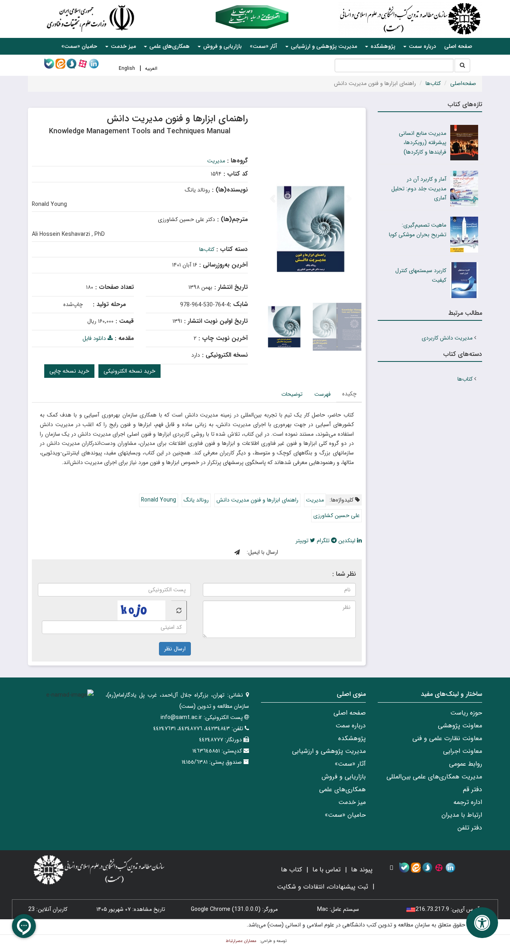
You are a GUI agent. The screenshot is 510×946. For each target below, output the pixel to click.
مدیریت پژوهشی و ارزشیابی (329, 751)
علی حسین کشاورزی (336, 515)
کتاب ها (291, 870)
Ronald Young (158, 500)
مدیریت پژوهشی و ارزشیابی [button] (323, 46)
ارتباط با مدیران (461, 815)
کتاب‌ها (433, 83)
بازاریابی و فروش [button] (222, 46)
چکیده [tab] (349, 393)
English (127, 68)
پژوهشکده (352, 738)
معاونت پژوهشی (460, 726)
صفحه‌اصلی (463, 83)
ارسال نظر (175, 648)
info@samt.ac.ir (181, 717)
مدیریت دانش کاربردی (447, 338)
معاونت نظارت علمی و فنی (447, 738)
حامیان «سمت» (79, 46)
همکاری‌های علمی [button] (169, 46)
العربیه (151, 68)
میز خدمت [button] (122, 46)
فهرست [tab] (322, 394)
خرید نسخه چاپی (69, 371)
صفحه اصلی (458, 46)
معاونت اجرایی (462, 751)
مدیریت (216, 160)
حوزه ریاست (466, 713)
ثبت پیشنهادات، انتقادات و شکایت (322, 887)
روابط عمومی (465, 764)
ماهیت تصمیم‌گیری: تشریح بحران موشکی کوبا (417, 230)
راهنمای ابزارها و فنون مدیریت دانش (257, 500)
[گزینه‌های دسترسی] (482, 922)
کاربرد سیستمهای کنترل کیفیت (420, 275)
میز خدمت (352, 802)
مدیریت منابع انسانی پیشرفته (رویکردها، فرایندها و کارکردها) (422, 143)
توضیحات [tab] (291, 394)
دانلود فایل (95, 338)
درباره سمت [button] (421, 46)
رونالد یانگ (196, 500)
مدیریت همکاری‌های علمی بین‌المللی (434, 777)
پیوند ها (362, 870)
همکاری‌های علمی (342, 789)
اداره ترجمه (467, 802)
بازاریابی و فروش (344, 777)
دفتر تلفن (469, 828)
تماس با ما (326, 870)
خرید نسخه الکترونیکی (129, 371)
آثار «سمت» (263, 46)
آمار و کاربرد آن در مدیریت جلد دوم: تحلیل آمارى (418, 189)
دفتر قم (472, 789)
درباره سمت (350, 726)
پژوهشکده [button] (382, 46)
